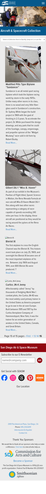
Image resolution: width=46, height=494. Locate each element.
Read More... (11, 142)
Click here (19, 447)
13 (35, 336)
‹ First (28, 336)
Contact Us (23, 433)
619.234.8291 (26, 427)
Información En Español (23, 430)
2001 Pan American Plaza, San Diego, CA (23, 424)
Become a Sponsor (23, 461)
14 (38, 336)
